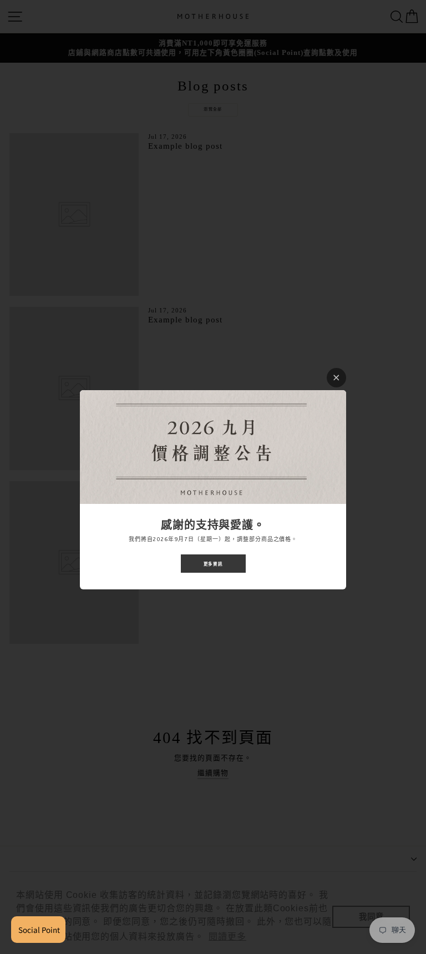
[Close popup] (336, 377)
